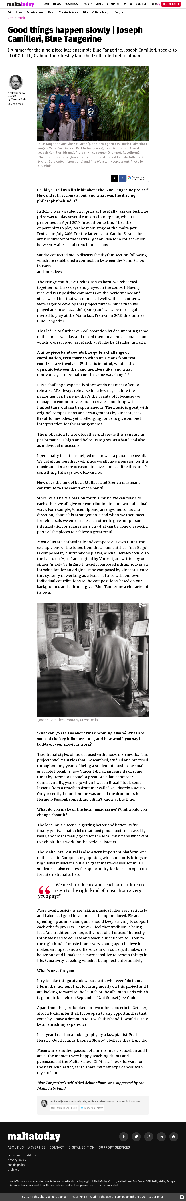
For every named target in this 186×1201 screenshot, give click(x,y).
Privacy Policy (17, 1160)
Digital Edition (81, 1147)
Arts (99, 4)
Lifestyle (117, 12)
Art (9, 12)
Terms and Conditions (22, 1155)
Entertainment (35, 12)
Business (71, 4)
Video (128, 4)
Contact (57, 1147)
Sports (87, 4)
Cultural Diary (100, 12)
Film (85, 12)
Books (18, 12)
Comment (113, 4)
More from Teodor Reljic (64, 1108)
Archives (142, 4)
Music (51, 12)
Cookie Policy (16, 1165)
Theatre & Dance (69, 12)
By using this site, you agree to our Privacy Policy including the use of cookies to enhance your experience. (93, 1196)
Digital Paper (171, 4)
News (57, 4)
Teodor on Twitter (93, 1108)
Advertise (36, 1147)
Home (46, 4)
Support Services (114, 1147)
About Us (16, 1147)
